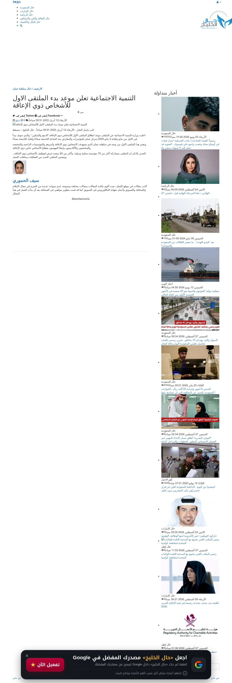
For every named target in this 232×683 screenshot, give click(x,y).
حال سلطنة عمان (22, 88)
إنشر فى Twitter (25, 115)
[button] (219, 2)
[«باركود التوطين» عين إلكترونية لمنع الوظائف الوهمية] (190, 509)
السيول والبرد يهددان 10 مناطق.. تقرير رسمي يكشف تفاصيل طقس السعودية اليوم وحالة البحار (189, 341)
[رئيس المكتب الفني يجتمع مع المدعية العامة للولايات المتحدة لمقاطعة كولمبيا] (190, 540)
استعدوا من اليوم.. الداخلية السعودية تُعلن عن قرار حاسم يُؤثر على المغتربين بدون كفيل (188, 488)
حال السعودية (27, 7)
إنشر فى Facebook (49, 115)
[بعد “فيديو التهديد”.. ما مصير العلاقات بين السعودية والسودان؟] (190, 215)
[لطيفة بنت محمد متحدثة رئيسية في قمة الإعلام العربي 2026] (190, 576)
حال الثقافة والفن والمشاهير (35, 18)
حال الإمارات (27, 11)
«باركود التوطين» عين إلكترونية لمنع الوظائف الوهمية (189, 535)
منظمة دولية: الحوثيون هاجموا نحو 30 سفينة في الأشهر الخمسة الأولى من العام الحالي (190, 292)
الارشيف (37, 88)
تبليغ (18, 120)
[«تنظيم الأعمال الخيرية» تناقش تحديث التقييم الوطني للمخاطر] (190, 625)
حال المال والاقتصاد (30, 22)
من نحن (215, 677)
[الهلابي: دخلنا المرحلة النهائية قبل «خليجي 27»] (190, 166)
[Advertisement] (116, 59)
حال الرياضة (26, 14)
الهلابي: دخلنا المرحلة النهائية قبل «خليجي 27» (185, 193)
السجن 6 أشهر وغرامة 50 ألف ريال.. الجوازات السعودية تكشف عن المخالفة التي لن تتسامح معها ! (188, 390)
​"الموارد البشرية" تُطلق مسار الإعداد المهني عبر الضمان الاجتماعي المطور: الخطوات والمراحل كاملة (188, 439)
